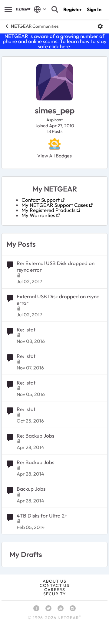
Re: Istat (26, 329)
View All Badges (54, 155)
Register (72, 9)
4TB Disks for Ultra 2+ (42, 515)
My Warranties (38, 215)
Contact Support (40, 200)
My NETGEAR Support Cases (54, 205)
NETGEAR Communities (34, 26)
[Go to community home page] (23, 9)
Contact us (54, 585)
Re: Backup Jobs (35, 435)
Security (54, 594)
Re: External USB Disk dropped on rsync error (55, 266)
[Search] (54, 9)
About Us (54, 581)
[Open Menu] (100, 26)
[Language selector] (40, 9)
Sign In (94, 9)
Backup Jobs (31, 489)
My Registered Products (48, 210)
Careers (54, 589)
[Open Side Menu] (8, 9)
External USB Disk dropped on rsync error (58, 299)
